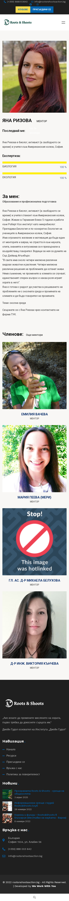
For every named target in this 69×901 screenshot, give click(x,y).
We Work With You (44, 886)
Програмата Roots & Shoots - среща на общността (39, 792)
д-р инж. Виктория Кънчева (34, 663)
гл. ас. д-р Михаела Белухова (34, 580)
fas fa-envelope (35, 130)
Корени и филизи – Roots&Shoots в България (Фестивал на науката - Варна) (40, 816)
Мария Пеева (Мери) (34, 497)
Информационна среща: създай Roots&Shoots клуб (34, 804)
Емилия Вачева (34, 414)
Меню (63, 23)
